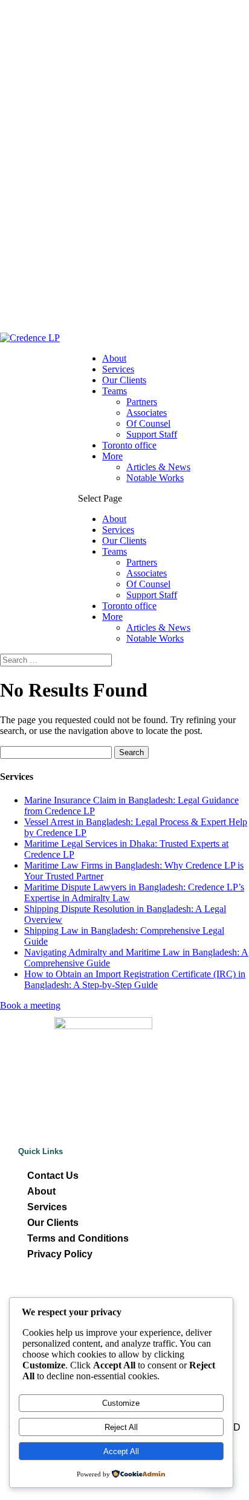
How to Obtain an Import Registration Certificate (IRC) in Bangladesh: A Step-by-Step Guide (134, 979)
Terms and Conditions (78, 1238)
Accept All (121, 1451)
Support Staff (151, 434)
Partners (141, 402)
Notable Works (155, 478)
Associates (146, 412)
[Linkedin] (124, 1293)
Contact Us (53, 1175)
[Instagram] (154, 1293)
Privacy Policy (59, 1254)
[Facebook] (94, 1293)
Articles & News (158, 467)
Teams (114, 391)
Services (118, 369)
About (114, 358)
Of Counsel (148, 423)
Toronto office (129, 445)
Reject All (121, 1427)
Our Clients (124, 380)
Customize (121, 1403)
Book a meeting (30, 1005)
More (112, 456)
